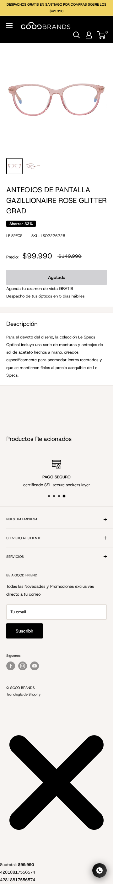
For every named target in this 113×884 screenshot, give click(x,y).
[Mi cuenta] (89, 35)
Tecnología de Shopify (23, 694)
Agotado (56, 277)
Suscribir (24, 631)
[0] (101, 35)
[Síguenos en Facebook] (10, 666)
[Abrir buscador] (76, 35)
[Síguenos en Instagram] (22, 666)
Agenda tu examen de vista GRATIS (39, 288)
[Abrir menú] (9, 25)
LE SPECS (14, 235)
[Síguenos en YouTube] (34, 666)
